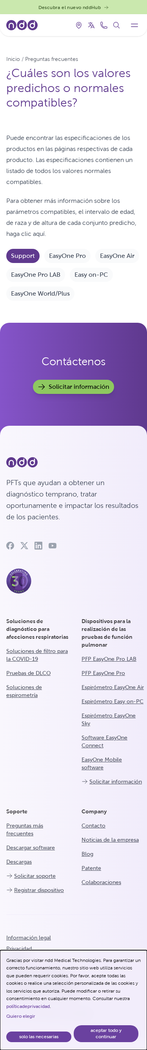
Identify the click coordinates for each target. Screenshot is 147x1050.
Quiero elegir (20, 1016)
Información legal (28, 937)
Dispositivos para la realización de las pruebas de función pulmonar (107, 633)
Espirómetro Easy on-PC (112, 701)
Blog (87, 854)
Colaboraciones (101, 882)
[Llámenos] (103, 25)
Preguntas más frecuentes (24, 829)
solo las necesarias (38, 1036)
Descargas (19, 862)
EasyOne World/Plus (40, 293)
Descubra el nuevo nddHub (69, 7)
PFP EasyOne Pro (103, 673)
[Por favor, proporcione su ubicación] (78, 25)
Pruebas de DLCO (28, 673)
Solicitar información (79, 386)
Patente (91, 868)
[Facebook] (10, 546)
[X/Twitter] (24, 546)
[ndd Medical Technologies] (73, 462)
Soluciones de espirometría (24, 691)
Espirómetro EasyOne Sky (109, 719)
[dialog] (73, 1000)
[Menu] (134, 25)
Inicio (13, 59)
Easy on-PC (91, 274)
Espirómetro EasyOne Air (113, 687)
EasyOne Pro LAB (35, 274)
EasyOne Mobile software (102, 763)
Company (94, 811)
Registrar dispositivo (39, 890)
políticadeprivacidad (28, 1006)
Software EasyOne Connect (104, 741)
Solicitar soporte (35, 876)
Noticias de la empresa (110, 840)
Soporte (16, 811)
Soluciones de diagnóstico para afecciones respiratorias (37, 629)
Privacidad (19, 948)
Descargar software (30, 847)
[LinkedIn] (38, 546)
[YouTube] (52, 546)
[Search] (116, 25)
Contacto (93, 825)
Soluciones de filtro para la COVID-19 (37, 655)
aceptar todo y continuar (106, 1033)
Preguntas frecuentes (51, 59)
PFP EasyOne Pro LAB (109, 659)
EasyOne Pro (67, 255)
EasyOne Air (117, 255)
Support (23, 255)
